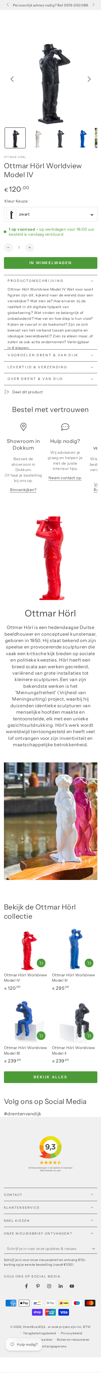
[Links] (8, 5)
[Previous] (12, 79)
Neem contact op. (65, 477)
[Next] (89, 79)
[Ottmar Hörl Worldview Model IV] (26, 948)
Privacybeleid (71, 1333)
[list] (50, 460)
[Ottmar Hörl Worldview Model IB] (26, 1021)
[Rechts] (93, 5)
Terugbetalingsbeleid (39, 1333)
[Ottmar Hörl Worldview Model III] (74, 948)
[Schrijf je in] (94, 1249)
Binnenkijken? (23, 489)
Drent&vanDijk (35, 1327)
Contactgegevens (52, 1346)
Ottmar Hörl (15, 156)
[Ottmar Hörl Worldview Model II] (74, 1021)
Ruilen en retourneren (73, 1340)
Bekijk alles (50, 1077)
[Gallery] (50, 91)
